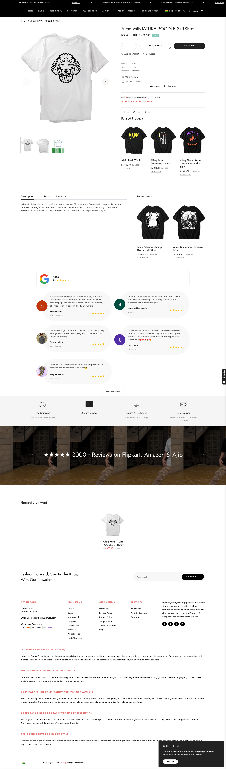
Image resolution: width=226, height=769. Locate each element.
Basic (70, 613)
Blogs (101, 629)
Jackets (72, 629)
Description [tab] (27, 196)
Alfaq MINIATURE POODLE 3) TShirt (113, 543)
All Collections (74, 633)
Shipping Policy (106, 621)
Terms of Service (107, 625)
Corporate (136, 617)
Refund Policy (105, 617)
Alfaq (56, 276)
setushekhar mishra (138, 308)
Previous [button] (26, 81)
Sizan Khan (56, 311)
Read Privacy (195, 754)
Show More (88, 306)
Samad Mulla (56, 342)
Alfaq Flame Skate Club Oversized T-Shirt (190, 163)
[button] (184, 11)
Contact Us (105, 608)
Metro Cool (73, 617)
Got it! (170, 761)
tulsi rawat (133, 345)
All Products (73, 625)
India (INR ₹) (174, 11)
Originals (72, 621)
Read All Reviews (113, 391)
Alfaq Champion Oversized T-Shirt (188, 248)
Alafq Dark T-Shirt (131, 160)
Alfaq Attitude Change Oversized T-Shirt (150, 248)
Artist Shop (136, 608)
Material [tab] (45, 196)
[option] (66, 80)
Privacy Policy (105, 613)
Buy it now (189, 46)
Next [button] (105, 81)
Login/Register (75, 638)
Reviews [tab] (61, 196)
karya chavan (57, 374)
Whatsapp (42, 2)
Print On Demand (139, 613)
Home (24, 21)
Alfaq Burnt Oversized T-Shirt (160, 162)
